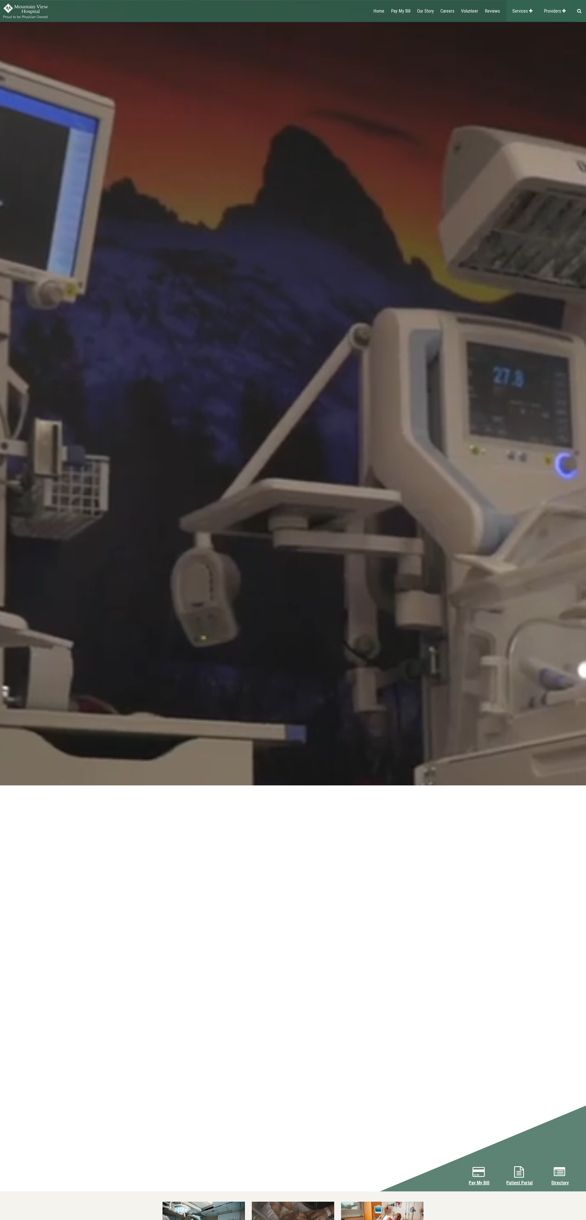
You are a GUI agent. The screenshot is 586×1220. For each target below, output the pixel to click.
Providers (553, 11)
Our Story (425, 11)
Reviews (492, 11)
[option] (293, 610)
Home (378, 11)
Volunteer (469, 11)
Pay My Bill (400, 11)
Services (520, 11)
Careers (447, 11)
